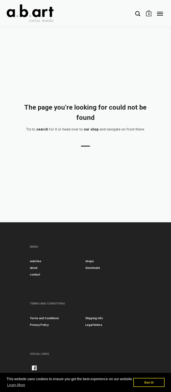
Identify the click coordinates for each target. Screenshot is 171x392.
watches (35, 261)
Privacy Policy (39, 325)
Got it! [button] (149, 382)
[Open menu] (160, 13)
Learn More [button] (16, 385)
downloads (92, 268)
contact (35, 274)
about (33, 268)
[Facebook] (34, 368)
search (42, 129)
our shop (91, 129)
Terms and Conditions (44, 318)
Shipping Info (94, 318)
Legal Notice (93, 325)
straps (89, 261)
